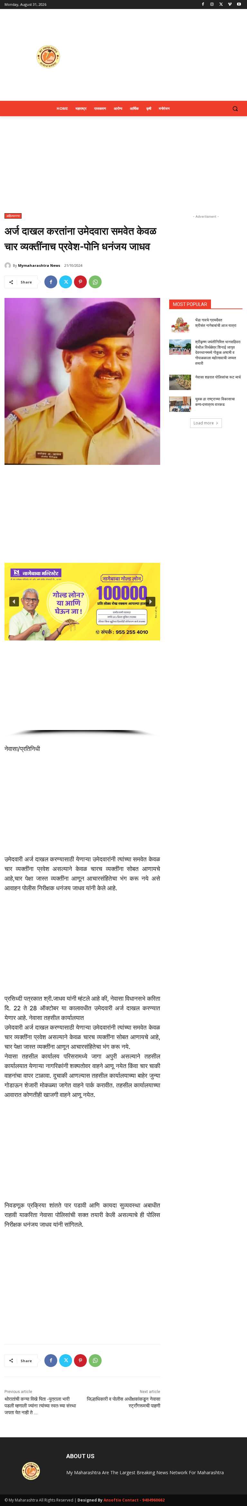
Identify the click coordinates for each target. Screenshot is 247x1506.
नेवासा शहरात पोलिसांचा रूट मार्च (218, 377)
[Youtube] (238, 4)
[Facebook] (203, 4)
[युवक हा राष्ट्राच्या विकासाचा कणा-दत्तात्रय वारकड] (180, 404)
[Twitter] (221, 4)
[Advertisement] (167, 57)
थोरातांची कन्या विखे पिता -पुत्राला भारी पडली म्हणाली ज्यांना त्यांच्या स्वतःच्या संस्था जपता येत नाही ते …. (40, 1405)
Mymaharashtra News (39, 265)
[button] (234, 108)
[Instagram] (212, 4)
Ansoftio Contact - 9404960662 (134, 1500)
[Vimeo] (229, 4)
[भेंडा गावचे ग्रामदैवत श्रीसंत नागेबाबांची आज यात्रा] (180, 325)
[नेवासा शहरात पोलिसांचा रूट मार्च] (180, 382)
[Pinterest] (80, 281)
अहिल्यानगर (13, 215)
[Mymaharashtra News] (9, 265)
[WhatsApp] (95, 281)
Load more (204, 423)
